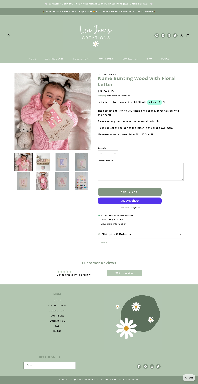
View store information (114, 223)
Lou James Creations (82, 379)
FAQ (57, 325)
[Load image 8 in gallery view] (82, 181)
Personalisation (105, 160)
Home (57, 300)
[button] (9, 36)
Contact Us (57, 320)
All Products (57, 305)
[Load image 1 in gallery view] (23, 162)
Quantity (102, 148)
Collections (57, 310)
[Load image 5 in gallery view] (23, 181)
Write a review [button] (124, 273)
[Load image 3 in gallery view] (62, 162)
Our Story (57, 315)
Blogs (57, 331)
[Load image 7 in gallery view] (62, 181)
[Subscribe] (70, 365)
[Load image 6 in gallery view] (43, 181)
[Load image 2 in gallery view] (43, 162)
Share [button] (104, 242)
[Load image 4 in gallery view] (82, 162)
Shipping (102, 95)
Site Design (104, 379)
